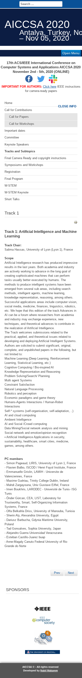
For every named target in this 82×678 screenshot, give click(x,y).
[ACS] (43, 643)
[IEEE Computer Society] (43, 623)
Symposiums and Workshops (24, 165)
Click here (49, 86)
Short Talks (12, 199)
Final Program (14, 178)
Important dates (15, 130)
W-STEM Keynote (16, 192)
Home (8, 103)
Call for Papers (19, 116)
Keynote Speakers (17, 144)
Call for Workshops (21, 124)
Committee (12, 137)
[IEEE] (42, 610)
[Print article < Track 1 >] (75, 223)
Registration (12, 171)
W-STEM (11, 185)
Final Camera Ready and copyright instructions (35, 158)
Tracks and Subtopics (20, 151)
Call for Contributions (18, 110)
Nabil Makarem (49, 670)
